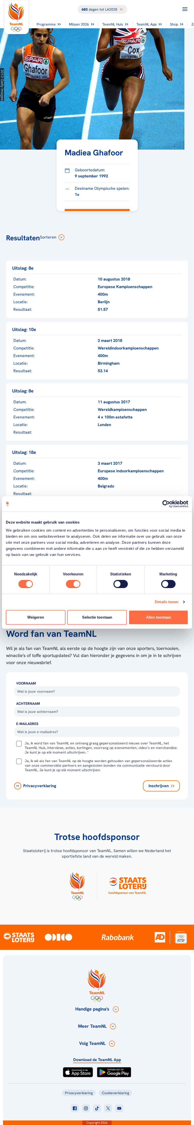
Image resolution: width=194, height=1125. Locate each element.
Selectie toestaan (97, 617)
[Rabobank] (118, 937)
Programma (46, 24)
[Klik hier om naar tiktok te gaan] (97, 1108)
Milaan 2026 (79, 24)
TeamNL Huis (112, 24)
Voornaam (26, 683)
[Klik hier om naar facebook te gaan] (75, 1108)
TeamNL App (146, 24)
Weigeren (35, 617)
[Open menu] (185, 9)
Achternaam (28, 703)
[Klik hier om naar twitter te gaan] (108, 1108)
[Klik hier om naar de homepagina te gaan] (16, 17)
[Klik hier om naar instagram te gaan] (86, 1108)
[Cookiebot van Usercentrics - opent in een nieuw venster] (166, 504)
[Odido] (58, 937)
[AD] (160, 937)
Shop (174, 24)
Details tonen (166, 602)
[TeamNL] (77, 885)
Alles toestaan (158, 617)
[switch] (73, 584)
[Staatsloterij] (19, 937)
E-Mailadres (27, 723)
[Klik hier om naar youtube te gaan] (119, 1108)
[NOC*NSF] (180, 937)
